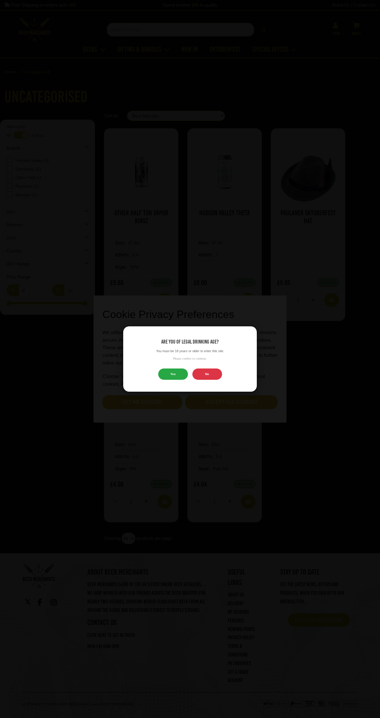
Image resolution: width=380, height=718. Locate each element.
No (207, 374)
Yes (173, 374)
